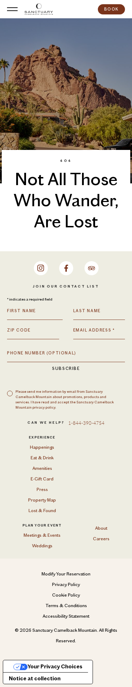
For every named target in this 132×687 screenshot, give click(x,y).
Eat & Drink (42, 458)
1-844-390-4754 (86, 423)
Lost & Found (42, 511)
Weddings (42, 546)
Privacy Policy (66, 584)
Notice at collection (35, 679)
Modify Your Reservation (66, 574)
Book (111, 9)
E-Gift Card (42, 479)
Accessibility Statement (66, 616)
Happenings (42, 447)
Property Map (42, 500)
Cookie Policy (66, 595)
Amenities (42, 468)
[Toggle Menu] (12, 9)
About (101, 528)
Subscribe (66, 369)
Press (42, 489)
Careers (101, 539)
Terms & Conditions (66, 606)
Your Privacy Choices (54, 667)
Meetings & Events (42, 535)
